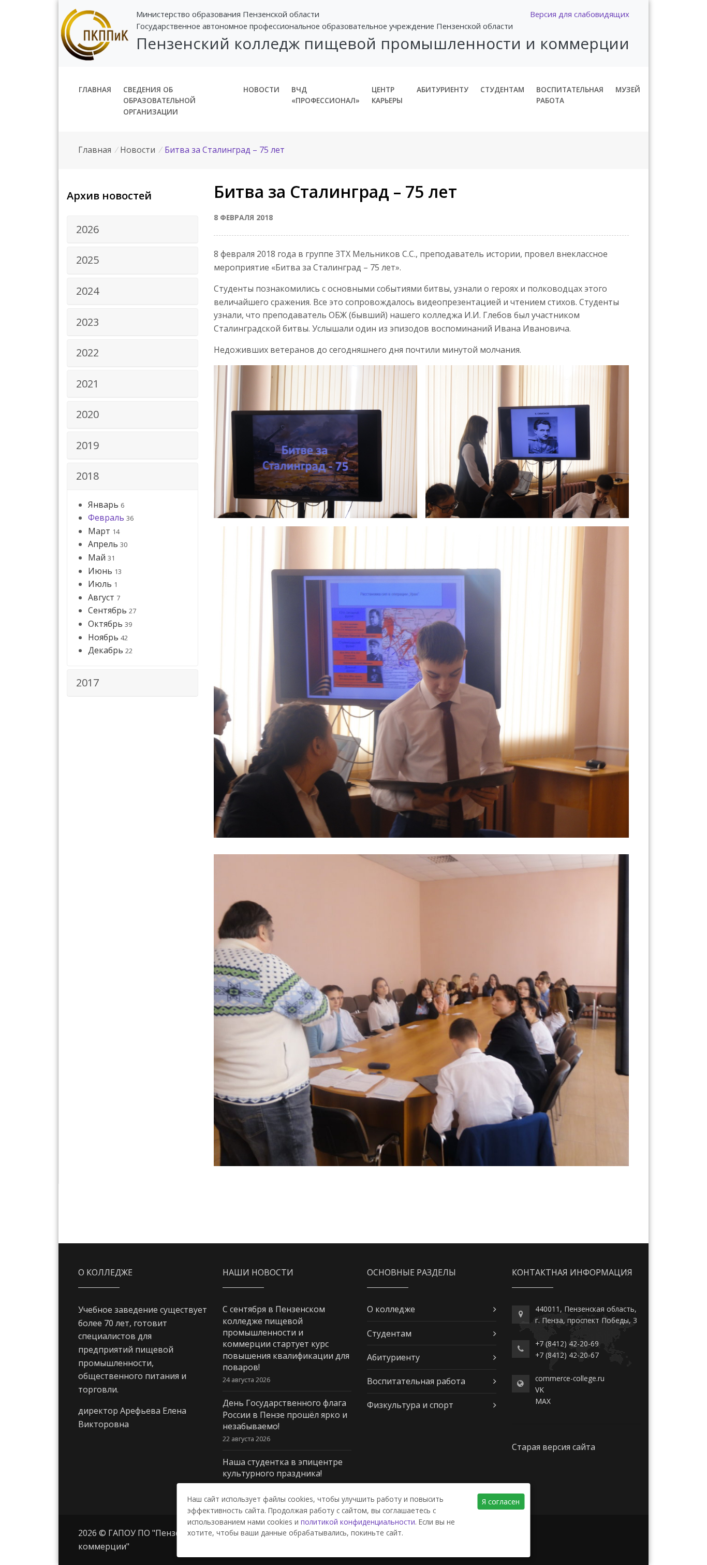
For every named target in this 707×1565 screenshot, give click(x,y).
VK (539, 1390)
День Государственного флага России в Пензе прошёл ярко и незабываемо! (285, 1414)
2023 (87, 322)
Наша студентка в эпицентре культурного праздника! (283, 1467)
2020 (87, 414)
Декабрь (105, 650)
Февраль (106, 517)
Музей (627, 89)
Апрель (103, 544)
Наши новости (258, 1272)
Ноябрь (103, 637)
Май (97, 557)
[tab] (132, 229)
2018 (87, 476)
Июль (100, 584)
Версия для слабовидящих (579, 14)
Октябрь (105, 623)
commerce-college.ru (570, 1378)
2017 (87, 683)
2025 (87, 260)
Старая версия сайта (553, 1447)
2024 (87, 291)
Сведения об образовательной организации (159, 100)
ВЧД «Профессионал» (325, 95)
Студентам (502, 89)
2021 (87, 384)
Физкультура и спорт (410, 1405)
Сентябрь (107, 610)
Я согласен (501, 1501)
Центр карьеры (387, 95)
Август (101, 597)
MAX (543, 1401)
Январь (103, 504)
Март (99, 531)
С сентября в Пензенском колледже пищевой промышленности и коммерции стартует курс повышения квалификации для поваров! (286, 1338)
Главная (95, 89)
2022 (87, 353)
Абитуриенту (442, 89)
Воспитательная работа (569, 95)
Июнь (100, 571)
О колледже (391, 1309)
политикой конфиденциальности (358, 1522)
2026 (87, 229)
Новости (261, 89)
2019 (87, 445)
